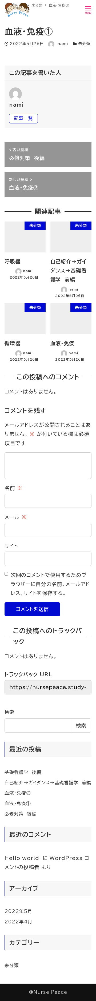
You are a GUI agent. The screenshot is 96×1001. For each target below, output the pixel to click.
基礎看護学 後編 (23, 772)
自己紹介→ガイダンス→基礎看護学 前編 (48, 782)
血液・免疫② (18, 793)
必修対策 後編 (21, 813)
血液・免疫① (18, 803)
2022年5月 (18, 911)
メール (16, 517)
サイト (11, 545)
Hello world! (23, 858)
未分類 (84, 44)
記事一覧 (23, 118)
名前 (13, 488)
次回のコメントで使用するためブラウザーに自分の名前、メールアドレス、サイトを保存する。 (50, 584)
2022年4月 (19, 921)
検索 (9, 712)
